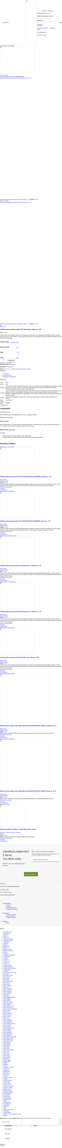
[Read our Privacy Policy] (58, 854)
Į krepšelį (11, 360)
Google (44, 35)
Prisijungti (40, 25)
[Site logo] (31, 44)
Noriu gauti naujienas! (31, 874)
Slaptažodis (40, 20)
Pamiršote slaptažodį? (42, 28)
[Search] (60, 1122)
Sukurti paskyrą (46, 13)
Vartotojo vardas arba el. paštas (45, 16)
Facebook (39, 35)
